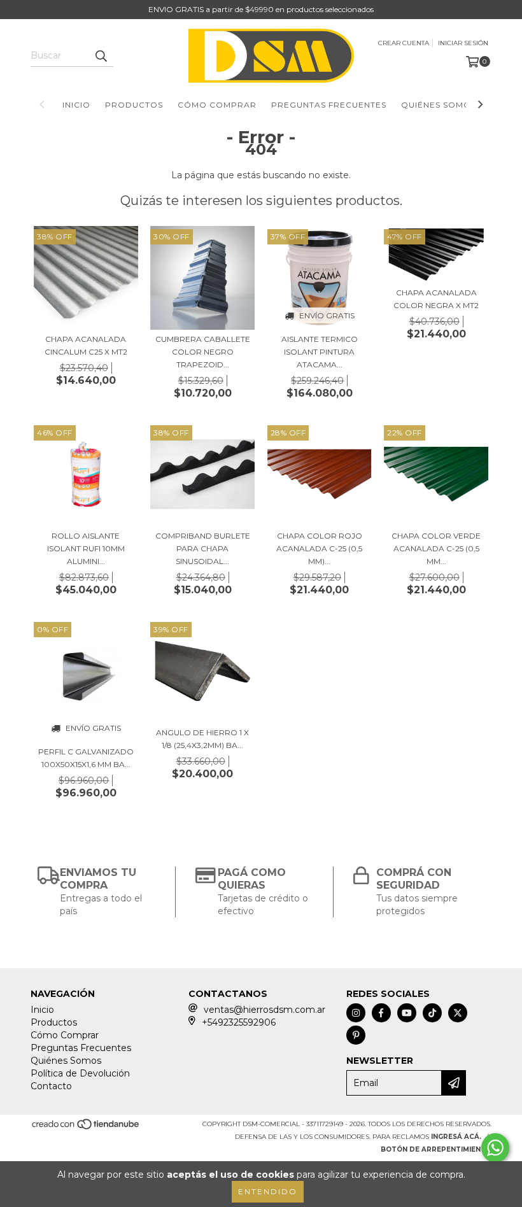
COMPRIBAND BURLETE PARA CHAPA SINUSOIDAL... (202, 548)
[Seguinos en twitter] (457, 1012)
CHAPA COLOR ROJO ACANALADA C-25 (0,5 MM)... (319, 548)
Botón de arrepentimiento (436, 1149)
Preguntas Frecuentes (328, 104)
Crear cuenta (403, 43)
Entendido (267, 1191)
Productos (134, 104)
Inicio (76, 104)
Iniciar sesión (463, 43)
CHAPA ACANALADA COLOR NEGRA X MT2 (436, 299)
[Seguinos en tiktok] (432, 1012)
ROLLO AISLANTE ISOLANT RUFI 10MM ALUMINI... (86, 548)
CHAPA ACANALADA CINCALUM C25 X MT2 (86, 345)
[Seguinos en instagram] (355, 1012)
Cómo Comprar (217, 104)
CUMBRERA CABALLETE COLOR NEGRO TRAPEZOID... (202, 351)
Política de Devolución (80, 1073)
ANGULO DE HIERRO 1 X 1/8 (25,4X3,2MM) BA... (202, 739)
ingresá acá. (456, 1137)
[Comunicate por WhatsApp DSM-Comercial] (495, 1147)
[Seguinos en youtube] (406, 1012)
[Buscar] (100, 55)
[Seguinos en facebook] (381, 1012)
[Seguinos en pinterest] (355, 1035)
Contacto (51, 1086)
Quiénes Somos (438, 104)
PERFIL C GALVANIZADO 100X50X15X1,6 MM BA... (86, 758)
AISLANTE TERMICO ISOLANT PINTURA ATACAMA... (319, 351)
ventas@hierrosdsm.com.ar (264, 1009)
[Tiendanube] (86, 1128)
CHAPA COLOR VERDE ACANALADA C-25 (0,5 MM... (436, 548)
